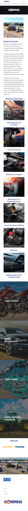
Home (5, 488)
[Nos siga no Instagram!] (8, 481)
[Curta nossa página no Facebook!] (5, 481)
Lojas (5, 491)
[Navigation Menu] (23, 1)
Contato (6, 493)
